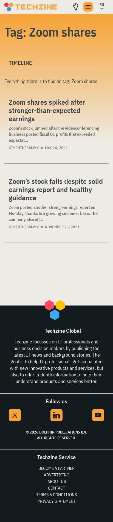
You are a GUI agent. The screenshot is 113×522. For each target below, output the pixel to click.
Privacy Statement (57, 501)
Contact (56, 488)
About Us (56, 481)
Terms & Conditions (56, 494)
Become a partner (56, 468)
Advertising (56, 474)
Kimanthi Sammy (24, 147)
